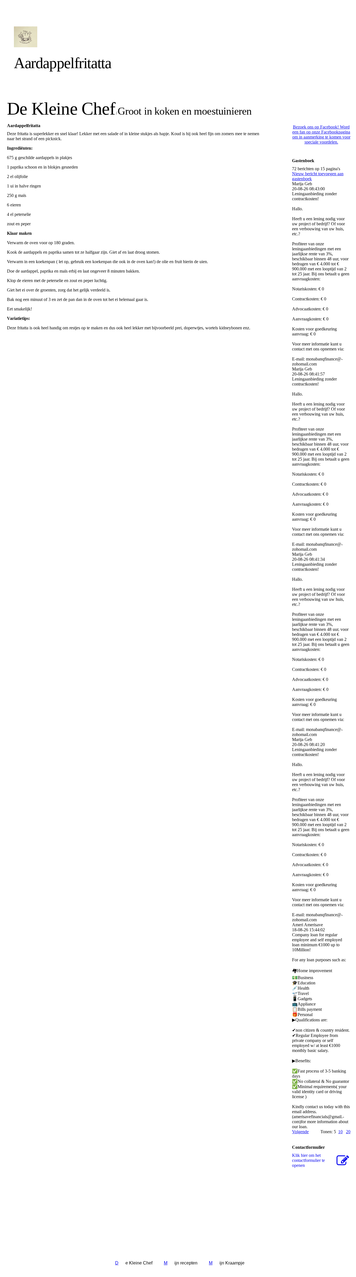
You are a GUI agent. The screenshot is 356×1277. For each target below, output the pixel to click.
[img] (64, 36)
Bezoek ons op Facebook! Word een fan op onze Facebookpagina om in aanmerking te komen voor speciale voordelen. (321, 134)
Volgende (300, 1131)
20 (348, 1131)
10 (340, 1131)
